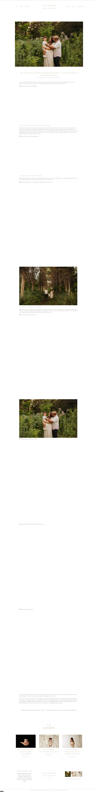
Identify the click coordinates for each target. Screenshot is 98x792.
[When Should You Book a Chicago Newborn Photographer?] (26, 741)
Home (16, 6)
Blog (68, 6)
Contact (74, 6)
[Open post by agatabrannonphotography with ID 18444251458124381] (73, 774)
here (35, 698)
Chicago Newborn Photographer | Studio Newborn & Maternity (72, 752)
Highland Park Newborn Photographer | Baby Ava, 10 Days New (33, 710)
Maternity (58, 77)
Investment (81, 6)
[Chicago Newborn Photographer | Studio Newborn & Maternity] (72, 741)
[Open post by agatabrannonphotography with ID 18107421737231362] (79, 774)
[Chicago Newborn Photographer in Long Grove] (49, 741)
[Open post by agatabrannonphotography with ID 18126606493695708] (68, 774)
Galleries (27, 6)
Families (53, 77)
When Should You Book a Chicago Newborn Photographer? (26, 752)
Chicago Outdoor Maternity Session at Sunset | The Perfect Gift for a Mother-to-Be (61, 710)
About (21, 6)
